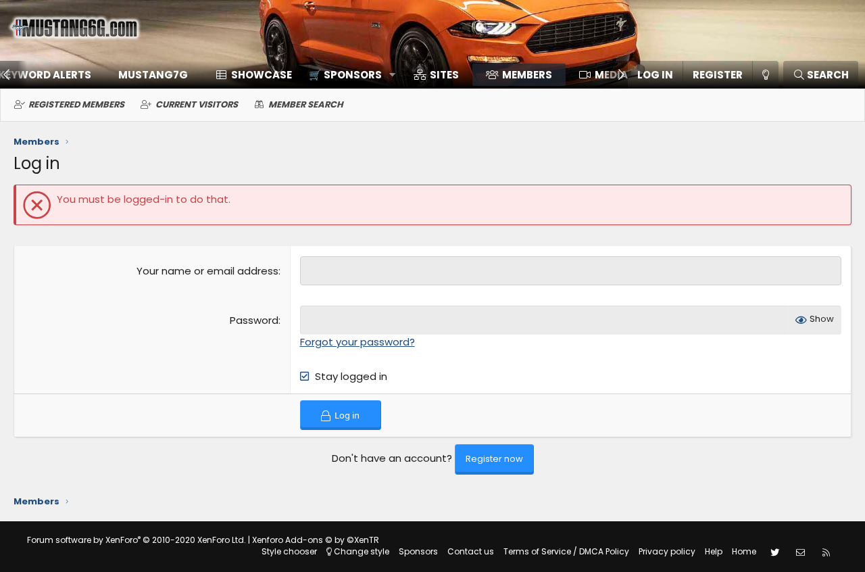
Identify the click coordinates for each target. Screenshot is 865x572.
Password (254, 320)
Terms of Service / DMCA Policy (566, 551)
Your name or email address (207, 271)
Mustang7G (153, 75)
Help (713, 551)
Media (611, 75)
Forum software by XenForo (136, 540)
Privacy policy (667, 551)
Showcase (261, 75)
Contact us (470, 551)
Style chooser (289, 551)
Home (744, 551)
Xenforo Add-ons (315, 540)
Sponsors (418, 551)
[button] (347, 75)
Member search (305, 104)
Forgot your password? (357, 342)
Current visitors (196, 104)
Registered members (76, 104)
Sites (444, 75)
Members (527, 75)
